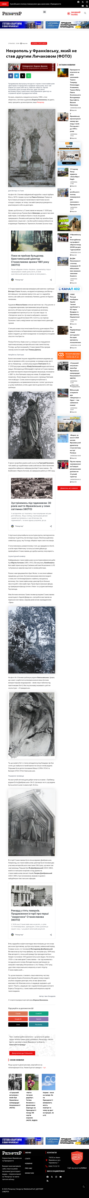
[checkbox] (84, 1186)
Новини (28, 1163)
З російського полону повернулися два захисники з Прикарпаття (75, 196)
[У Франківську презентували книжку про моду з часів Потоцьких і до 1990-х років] (63, 116)
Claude (18, 1013)
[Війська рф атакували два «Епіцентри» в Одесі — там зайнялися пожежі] (63, 393)
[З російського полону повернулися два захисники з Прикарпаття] (63, 192)
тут (44, 1067)
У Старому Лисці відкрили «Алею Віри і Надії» (75, 174)
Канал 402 (29, 1173)
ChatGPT (39, 1013)
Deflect (84, 1168)
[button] (44, 12)
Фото (44, 43)
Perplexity (38, 1024)
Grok (18, 1024)
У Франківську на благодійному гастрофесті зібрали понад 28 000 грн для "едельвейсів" (75, 242)
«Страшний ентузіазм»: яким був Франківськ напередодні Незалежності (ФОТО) (75, 370)
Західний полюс (75, 13)
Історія (34, 43)
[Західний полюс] (68, 13)
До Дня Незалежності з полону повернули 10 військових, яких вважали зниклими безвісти (75, 267)
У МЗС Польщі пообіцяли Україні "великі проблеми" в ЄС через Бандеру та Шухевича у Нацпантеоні (75, 305)
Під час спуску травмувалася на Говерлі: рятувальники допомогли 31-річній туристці (75, 468)
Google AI (18, 1019)
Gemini (38, 1019)
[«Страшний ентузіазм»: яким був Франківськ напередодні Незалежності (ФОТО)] (63, 366)
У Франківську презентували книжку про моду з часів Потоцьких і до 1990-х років (75, 122)
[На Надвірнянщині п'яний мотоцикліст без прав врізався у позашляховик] (63, 330)
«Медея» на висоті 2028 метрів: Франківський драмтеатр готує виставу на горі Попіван (75, 444)
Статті (40, 43)
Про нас (28, 1168)
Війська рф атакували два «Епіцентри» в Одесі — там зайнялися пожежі (75, 397)
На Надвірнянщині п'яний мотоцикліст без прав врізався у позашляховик (76, 334)
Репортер (40, 102)
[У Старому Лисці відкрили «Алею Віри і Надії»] (63, 172)
